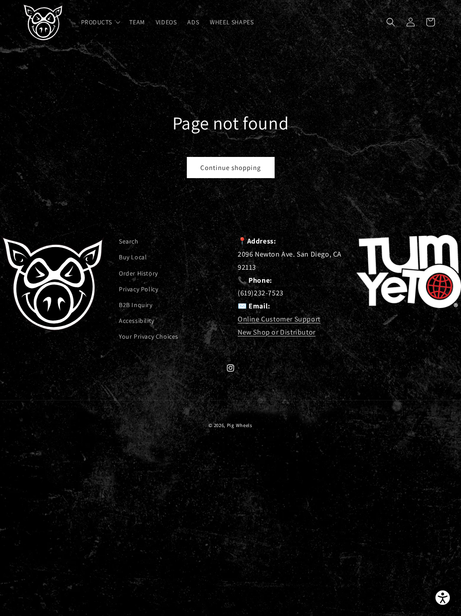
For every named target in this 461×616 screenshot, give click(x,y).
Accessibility (136, 321)
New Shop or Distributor (277, 332)
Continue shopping (230, 167)
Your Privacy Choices (148, 336)
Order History (138, 273)
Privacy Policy (138, 289)
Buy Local (133, 257)
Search (129, 241)
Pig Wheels (240, 425)
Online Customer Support (279, 319)
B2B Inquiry (136, 305)
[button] (100, 22)
